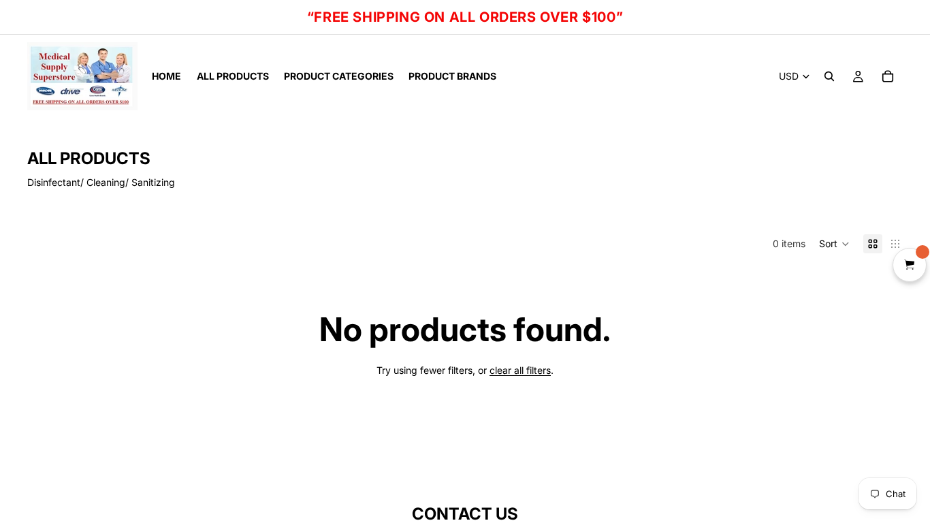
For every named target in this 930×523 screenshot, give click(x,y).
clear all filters (520, 370)
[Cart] (888, 76)
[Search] (829, 76)
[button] (834, 244)
